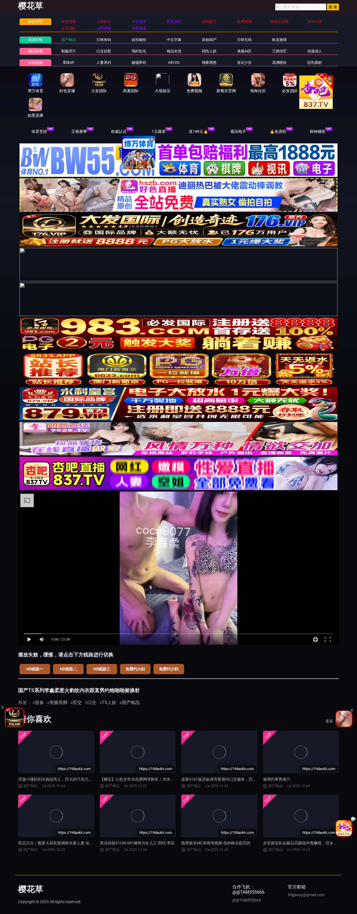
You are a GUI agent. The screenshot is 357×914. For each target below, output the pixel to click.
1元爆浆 (159, 131)
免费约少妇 (135, 669)
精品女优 (174, 51)
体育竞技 (39, 131)
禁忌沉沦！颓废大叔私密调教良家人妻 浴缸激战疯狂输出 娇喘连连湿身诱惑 (83, 843)
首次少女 (244, 62)
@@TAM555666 (246, 900)
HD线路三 (101, 669)
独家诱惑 (209, 62)
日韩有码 (104, 40)
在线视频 (35, 62)
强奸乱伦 (139, 51)
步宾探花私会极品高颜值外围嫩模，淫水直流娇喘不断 (310, 843)
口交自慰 (104, 51)
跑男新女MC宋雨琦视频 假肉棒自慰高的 (215, 843)
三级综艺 (279, 51)
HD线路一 (35, 669)
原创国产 (209, 40)
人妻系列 (104, 62)
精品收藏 (35, 51)
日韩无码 (244, 40)
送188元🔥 (198, 131)
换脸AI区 (244, 51)
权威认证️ (119, 131)
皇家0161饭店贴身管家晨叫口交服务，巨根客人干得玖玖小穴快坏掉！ (242, 779)
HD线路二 (68, 669)
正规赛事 (79, 131)
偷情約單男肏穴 (276, 779)
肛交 (77, 702)
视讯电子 (238, 131)
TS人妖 (109, 702)
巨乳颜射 (314, 62)
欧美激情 (279, 40)
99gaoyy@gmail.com (306, 895)
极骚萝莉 (139, 62)
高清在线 (35, 40)
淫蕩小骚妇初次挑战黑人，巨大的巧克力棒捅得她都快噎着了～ (72, 779)
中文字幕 (174, 40)
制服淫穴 (68, 51)
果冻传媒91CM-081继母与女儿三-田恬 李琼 (137, 843)
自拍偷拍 (139, 40)
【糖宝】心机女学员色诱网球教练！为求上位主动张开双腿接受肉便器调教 (164, 779)
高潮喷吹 (279, 62)
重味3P (68, 62)
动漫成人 (314, 51)
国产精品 (68, 40)
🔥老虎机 (278, 131)
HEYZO (174, 62)
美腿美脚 (58, 702)
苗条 (39, 702)
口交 (91, 702)
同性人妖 (209, 51)
